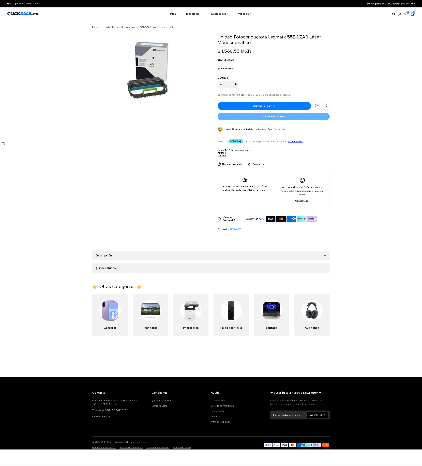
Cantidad (223, 77)
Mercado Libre (159, 405)
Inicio (95, 27)
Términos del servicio (157, 447)
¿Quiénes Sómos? (161, 400)
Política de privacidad (131, 447)
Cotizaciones (218, 400)
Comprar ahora (273, 116)
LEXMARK (235, 229)
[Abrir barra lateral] (3, 144)
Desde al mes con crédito (234, 153)
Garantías (216, 416)
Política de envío (182, 447)
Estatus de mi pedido (222, 405)
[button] (316, 106)
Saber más (279, 129)
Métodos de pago (221, 421)
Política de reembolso (104, 447)
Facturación (217, 411)
